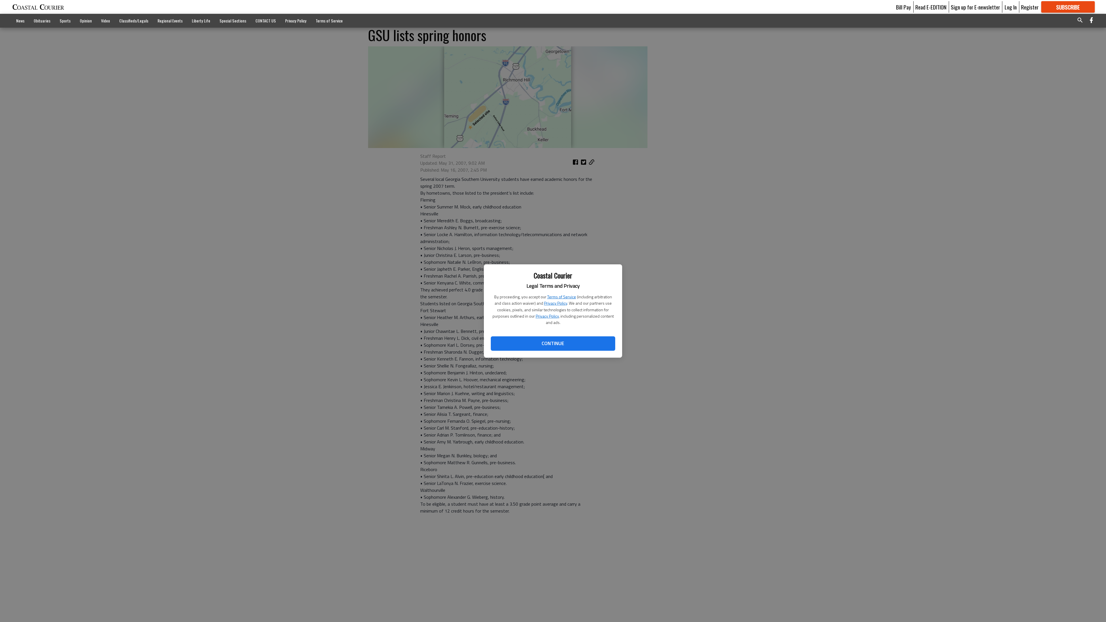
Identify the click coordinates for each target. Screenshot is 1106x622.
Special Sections (232, 21)
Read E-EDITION (930, 7)
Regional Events (170, 21)
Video (105, 21)
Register (1030, 7)
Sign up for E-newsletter (975, 7)
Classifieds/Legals (133, 21)
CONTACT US (265, 21)
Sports (65, 21)
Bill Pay (903, 7)
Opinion (86, 21)
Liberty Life (201, 21)
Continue (553, 343)
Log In (1011, 7)
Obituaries (42, 21)
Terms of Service (561, 297)
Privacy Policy (555, 303)
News (20, 21)
